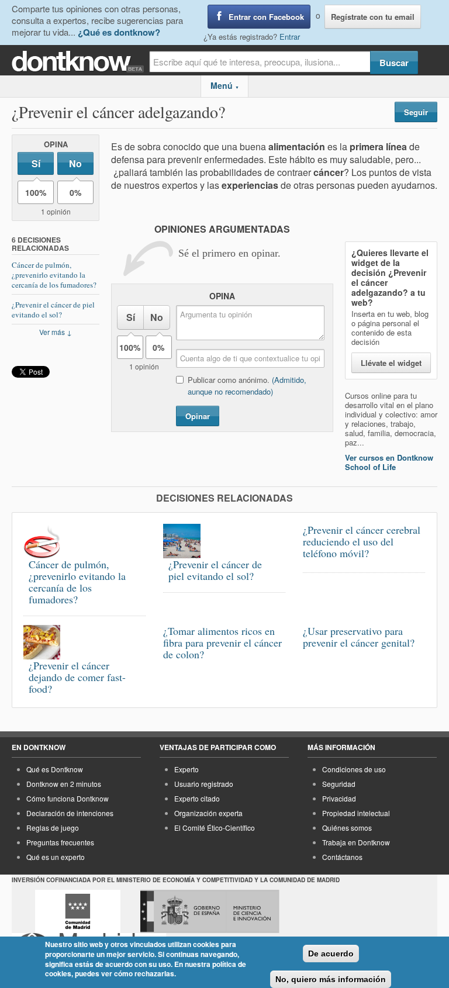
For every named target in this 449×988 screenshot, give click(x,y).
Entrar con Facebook (266, 16)
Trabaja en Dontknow (356, 842)
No (75, 163)
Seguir (416, 112)
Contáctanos (342, 857)
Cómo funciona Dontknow (67, 798)
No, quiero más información (330, 979)
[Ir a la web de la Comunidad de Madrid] (77, 911)
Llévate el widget (391, 362)
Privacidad (339, 798)
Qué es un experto (55, 857)
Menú (224, 85)
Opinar (197, 416)
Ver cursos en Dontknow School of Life (389, 462)
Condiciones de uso (354, 769)
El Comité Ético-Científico (214, 827)
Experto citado (197, 798)
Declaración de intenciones (69, 813)
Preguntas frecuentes (60, 842)
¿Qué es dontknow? (119, 32)
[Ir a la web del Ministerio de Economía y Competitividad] (209, 911)
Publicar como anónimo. (247, 385)
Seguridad (338, 784)
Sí (36, 163)
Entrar (289, 36)
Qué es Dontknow (54, 769)
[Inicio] (80, 61)
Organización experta (208, 813)
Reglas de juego (52, 827)
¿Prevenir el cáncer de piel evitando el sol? (53, 309)
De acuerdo (331, 953)
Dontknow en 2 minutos (63, 784)
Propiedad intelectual (356, 813)
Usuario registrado (203, 784)
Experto (186, 769)
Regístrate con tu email (373, 16)
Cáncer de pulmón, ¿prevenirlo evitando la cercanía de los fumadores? (54, 275)
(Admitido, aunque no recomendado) (247, 385)
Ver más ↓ (55, 332)
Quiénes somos (347, 827)
